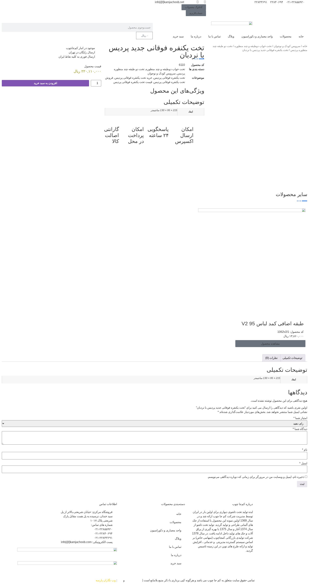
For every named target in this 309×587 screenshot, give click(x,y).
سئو (120, 580)
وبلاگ (231, 36)
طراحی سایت (133, 580)
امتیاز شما (300, 418)
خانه (301, 36)
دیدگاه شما (300, 429)
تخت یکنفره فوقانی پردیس (169, 77)
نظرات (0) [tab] (271, 357)
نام (304, 449)
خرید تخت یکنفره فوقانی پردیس (133, 77)
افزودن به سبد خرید (45, 83)
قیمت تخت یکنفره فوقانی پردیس (132, 82)
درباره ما (196, 36)
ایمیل (303, 463)
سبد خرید (178, 36)
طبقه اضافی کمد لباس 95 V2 (273, 323)
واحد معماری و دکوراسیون (257, 36)
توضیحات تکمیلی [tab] (292, 357)
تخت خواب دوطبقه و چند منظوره (253, 46)
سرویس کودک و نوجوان (287, 46)
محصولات (285, 36)
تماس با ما (214, 36)
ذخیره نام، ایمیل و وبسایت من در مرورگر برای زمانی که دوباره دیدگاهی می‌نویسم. (255, 477)
